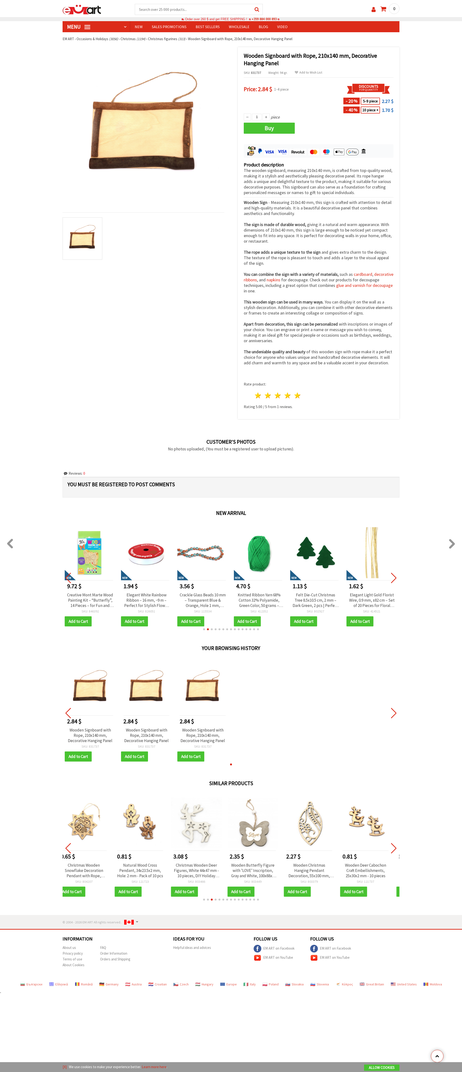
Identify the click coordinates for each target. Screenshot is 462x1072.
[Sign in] (374, 9)
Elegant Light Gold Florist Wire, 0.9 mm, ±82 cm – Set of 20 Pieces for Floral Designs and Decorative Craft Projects (315, 600)
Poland (274, 984)
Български (34, 984)
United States (407, 984)
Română (87, 984)
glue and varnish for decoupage (364, 285)
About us (69, 947)
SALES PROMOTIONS (169, 26)
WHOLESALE (239, 26)
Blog (263, 26)
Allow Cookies (382, 1067)
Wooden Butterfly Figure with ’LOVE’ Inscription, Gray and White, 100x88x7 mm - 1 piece (203, 870)
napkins (273, 280)
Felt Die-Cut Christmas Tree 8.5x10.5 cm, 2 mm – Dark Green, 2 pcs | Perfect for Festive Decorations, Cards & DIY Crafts (259, 600)
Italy (253, 984)
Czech (184, 984)
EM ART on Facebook (279, 948)
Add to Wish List (310, 72)
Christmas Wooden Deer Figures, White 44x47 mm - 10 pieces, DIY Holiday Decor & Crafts (146, 870)
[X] (65, 1067)
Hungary (207, 984)
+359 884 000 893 (264, 19)
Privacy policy (73, 953)
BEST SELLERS (208, 26)
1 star (258, 395)
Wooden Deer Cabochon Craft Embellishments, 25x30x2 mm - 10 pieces (315, 870)
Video (282, 26)
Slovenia (323, 984)
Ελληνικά (61, 984)
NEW (139, 26)
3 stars (278, 395)
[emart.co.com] (82, 9)
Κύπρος (347, 984)
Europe (231, 984)
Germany (112, 984)
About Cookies (73, 965)
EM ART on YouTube (278, 957)
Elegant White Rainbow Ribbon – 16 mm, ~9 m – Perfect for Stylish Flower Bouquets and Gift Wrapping (90, 600)
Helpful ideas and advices (192, 947)
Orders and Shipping (115, 959)
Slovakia (298, 984)
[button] (204, 629)
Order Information (113, 953)
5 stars (297, 395)
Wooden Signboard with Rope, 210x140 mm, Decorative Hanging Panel (90, 735)
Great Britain (375, 984)
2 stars (268, 395)
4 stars (288, 395)
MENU (74, 26)
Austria (137, 984)
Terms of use (72, 959)
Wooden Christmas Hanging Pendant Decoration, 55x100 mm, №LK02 (259, 870)
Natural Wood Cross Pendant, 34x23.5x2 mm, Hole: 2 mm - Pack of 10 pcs (90, 870)
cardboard (363, 274)
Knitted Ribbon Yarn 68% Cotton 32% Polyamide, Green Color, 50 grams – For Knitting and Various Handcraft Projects (202, 600)
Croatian (161, 984)
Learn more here (154, 1067)
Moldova (436, 984)
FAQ (103, 947)
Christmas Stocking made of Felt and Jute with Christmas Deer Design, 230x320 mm (372, 870)
